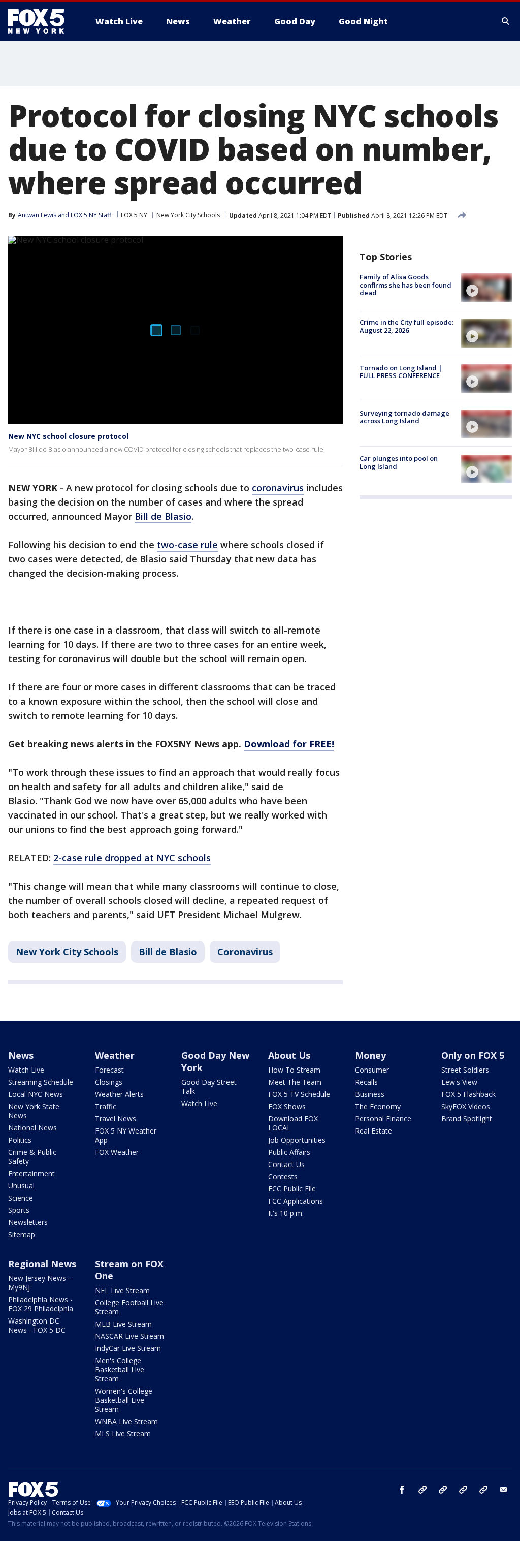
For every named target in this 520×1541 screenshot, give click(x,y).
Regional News (42, 1263)
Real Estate (373, 1131)
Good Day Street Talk (209, 1086)
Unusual (21, 1185)
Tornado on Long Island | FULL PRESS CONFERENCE (401, 372)
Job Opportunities (297, 1140)
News (21, 1055)
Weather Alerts (119, 1094)
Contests (283, 1176)
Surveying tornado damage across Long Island (404, 417)
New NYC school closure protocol (68, 436)
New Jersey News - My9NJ (39, 1282)
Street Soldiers (465, 1070)
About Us (289, 1055)
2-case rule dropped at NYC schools (132, 858)
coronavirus (278, 488)
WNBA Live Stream (126, 1421)
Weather (115, 1055)
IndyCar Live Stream (128, 1348)
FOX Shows (287, 1106)
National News (32, 1128)
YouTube (463, 1490)
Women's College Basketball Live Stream (123, 1400)
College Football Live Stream (129, 1307)
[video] (486, 287)
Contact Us (286, 1164)
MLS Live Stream (123, 1433)
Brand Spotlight (466, 1118)
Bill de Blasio (163, 516)
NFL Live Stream (122, 1290)
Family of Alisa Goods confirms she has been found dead (405, 284)
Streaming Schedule (40, 1082)
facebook (402, 1490)
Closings (108, 1082)
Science (20, 1198)
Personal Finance (383, 1118)
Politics (19, 1140)
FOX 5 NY (134, 215)
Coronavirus (245, 952)
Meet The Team (294, 1082)
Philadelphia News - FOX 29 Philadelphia (40, 1304)
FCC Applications (295, 1201)
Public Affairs (289, 1152)
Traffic (105, 1106)
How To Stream (294, 1070)
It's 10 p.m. (286, 1213)
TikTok (443, 1490)
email (504, 1490)
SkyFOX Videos (465, 1106)
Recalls (366, 1082)
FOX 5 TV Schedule (299, 1094)
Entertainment (31, 1173)
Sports (18, 1210)
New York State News (33, 1111)
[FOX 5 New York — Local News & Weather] (41, 21)
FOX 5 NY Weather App (125, 1135)
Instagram (422, 1490)
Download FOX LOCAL (293, 1123)
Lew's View (459, 1082)
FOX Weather (117, 1152)
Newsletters (28, 1222)
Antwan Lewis (37, 215)
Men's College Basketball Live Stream (119, 1369)
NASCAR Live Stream (129, 1336)
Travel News (115, 1118)
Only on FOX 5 (472, 1055)
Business (369, 1094)
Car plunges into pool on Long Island (399, 462)
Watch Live (26, 1070)
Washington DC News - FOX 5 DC (37, 1325)
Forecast (109, 1070)
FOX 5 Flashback (468, 1094)
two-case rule (187, 545)
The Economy (378, 1106)
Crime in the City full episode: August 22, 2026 (406, 326)
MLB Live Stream (123, 1324)
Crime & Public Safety (32, 1156)
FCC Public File (292, 1188)
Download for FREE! (289, 744)
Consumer (372, 1070)
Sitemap (21, 1234)
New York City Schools (188, 215)
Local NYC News (35, 1094)
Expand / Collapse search (506, 21)
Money (370, 1055)
